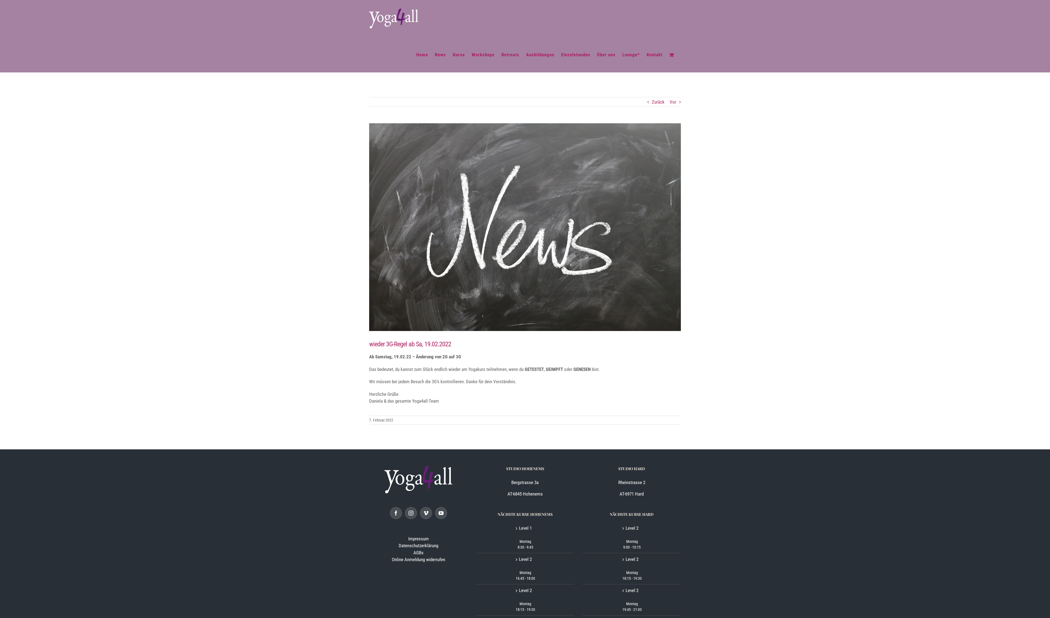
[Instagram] (411, 513)
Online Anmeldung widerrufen (418, 559)
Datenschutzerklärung (418, 545)
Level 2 (525, 559)
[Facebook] (396, 513)
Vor (673, 102)
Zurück (658, 102)
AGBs (418, 552)
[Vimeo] (426, 513)
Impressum (418, 538)
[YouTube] (441, 513)
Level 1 (525, 528)
